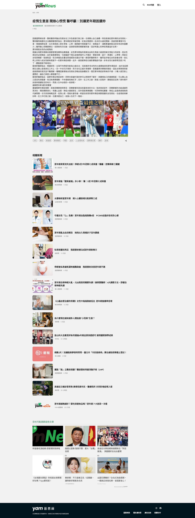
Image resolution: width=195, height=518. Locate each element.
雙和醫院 (57, 140)
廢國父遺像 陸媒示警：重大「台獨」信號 (80, 450)
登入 (159, 5)
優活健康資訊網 (38, 26)
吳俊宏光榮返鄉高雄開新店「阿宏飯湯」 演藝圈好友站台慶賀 (111, 450)
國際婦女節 (91, 140)
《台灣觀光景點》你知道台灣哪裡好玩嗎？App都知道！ (46, 479)
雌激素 (48, 140)
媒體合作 (157, 513)
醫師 (100, 140)
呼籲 (65, 140)
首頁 (33, 13)
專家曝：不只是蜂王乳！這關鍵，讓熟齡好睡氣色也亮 (79, 479)
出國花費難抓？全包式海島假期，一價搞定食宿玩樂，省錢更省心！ (111, 479)
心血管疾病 (80, 140)
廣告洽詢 (148, 513)
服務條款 (127, 513)
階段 (41, 140)
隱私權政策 (137, 513)
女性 (35, 140)
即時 (37, 13)
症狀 (71, 140)
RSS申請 (150, 5)
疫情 (106, 140)
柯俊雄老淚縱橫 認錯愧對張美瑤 (46, 448)
